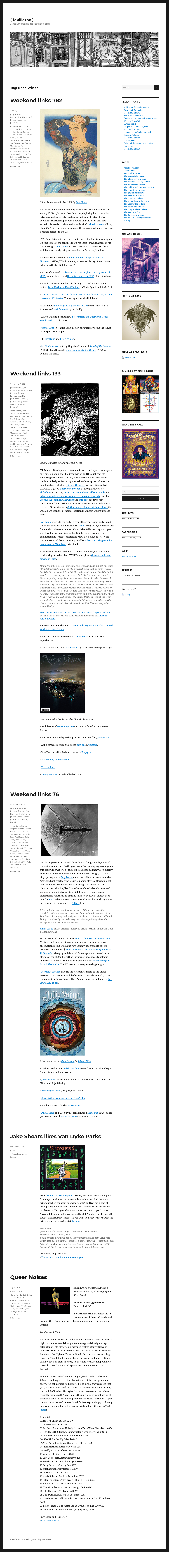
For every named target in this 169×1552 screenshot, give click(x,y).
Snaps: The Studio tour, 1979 (136, 127)
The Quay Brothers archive (135, 209)
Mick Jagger (15, 1306)
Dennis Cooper (23, 132)
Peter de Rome (23, 151)
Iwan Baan (23, 427)
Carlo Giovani (67, 1061)
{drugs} (21, 393)
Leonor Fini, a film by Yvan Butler (138, 132)
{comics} (28, 390)
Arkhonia (46, 522)
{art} (12, 114)
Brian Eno (21, 829)
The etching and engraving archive (139, 187)
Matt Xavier (15, 146)
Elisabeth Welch (23, 422)
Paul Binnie (81, 202)
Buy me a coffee (129, 557)
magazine (65, 726)
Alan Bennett (73, 647)
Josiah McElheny (72, 1068)
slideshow (45, 492)
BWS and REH (130, 124)
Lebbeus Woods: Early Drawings (57, 499)
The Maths (14, 865)
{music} (13, 120)
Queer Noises (28, 1277)
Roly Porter (67, 877)
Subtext (75, 903)
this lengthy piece (75, 485)
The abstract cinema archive (136, 176)
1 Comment (15, 166)
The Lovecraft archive (133, 198)
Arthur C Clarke (25, 416)
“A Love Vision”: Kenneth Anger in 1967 (140, 118)
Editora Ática (84, 1061)
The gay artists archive (134, 193)
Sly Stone (50, 339)
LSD (27, 436)
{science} (21, 120)
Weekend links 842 (132, 121)
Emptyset (86, 752)
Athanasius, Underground (55, 759)
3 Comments (15, 456)
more (43, 1409)
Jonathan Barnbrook (19, 842)
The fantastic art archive (134, 190)
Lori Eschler (15, 143)
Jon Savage (25, 1303)
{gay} (29, 117)
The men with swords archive (136, 201)
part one (81, 745)
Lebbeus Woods (17, 436)
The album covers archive (135, 179)
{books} (18, 114)
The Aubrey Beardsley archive (137, 182)
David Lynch (20, 129)
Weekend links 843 (132, 113)
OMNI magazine (17, 444)
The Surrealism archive (134, 215)
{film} (24, 117)
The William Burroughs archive (137, 218)
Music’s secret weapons (59, 1195)
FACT (52, 899)
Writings (127, 220)
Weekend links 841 (132, 129)
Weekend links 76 (34, 794)
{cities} (21, 390)
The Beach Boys (21, 449)
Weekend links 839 (132, 149)
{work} (13, 822)
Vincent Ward (16, 452)
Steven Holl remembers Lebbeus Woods (84, 492)
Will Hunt (26, 452)
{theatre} (14, 123)
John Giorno (20, 840)
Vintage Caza (48, 767)
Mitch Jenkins (16, 438)
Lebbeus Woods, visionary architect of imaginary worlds (70, 496)
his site (76, 1221)
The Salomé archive (132, 212)
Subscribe (140, 498)
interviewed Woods (70, 488)
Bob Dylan (27, 1295)
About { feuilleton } (132, 168)
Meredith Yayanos (50, 971)
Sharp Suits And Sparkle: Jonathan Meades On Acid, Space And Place (76, 612)
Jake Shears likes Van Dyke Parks (55, 1136)
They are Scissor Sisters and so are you (62, 1257)
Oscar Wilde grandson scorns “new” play (63, 1098)
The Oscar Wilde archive (134, 204)
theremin (24, 865)
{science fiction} (24, 817)
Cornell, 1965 (129, 140)
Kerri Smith (22, 433)
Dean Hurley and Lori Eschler (63, 287)
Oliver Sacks (81, 636)
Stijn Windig (25, 859)
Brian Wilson (67, 339)
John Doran (15, 430)
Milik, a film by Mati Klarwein (136, 107)
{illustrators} (15, 399)
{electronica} (15, 117)
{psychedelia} (16, 401)
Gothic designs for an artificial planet (87, 507)
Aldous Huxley (23, 413)
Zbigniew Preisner (24, 162)
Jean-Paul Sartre (17, 837)
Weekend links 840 (132, 138)
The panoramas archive (134, 207)
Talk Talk (27, 862)
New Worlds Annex (132, 173)
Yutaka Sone (73, 1105)
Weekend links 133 (35, 373)
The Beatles (20, 1309)
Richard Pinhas (22, 854)
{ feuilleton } (22, 20)
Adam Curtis (46, 928)
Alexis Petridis (16, 1295)
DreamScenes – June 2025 (80, 276)
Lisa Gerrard (25, 140)
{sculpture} (15, 819)
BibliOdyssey (15, 419)
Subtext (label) (16, 862)
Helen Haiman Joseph (19, 135)
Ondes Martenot (17, 851)
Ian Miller (26, 834)
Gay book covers (50, 1520)
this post (83, 499)
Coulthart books (130, 171)
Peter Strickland (17, 154)
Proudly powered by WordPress (37, 1539)
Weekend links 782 (36, 100)
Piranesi (18, 447)
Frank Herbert (16, 834)
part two (92, 745)
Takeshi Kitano (95, 224)
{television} (22, 404)
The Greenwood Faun (133, 116)
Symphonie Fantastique (134, 110)
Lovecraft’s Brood (131, 135)
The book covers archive (134, 184)
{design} (13, 393)
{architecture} (16, 388)
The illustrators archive (134, 196)
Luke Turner (61, 246)
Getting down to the (92, 938)
